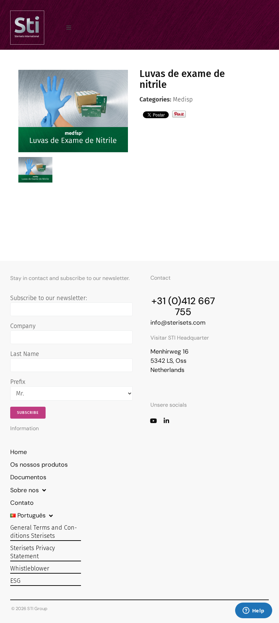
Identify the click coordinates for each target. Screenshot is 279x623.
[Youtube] (153, 421)
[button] (69, 27)
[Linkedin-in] (166, 421)
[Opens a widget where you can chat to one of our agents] (253, 611)
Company (22, 326)
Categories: (155, 99)
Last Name (24, 354)
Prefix (17, 382)
